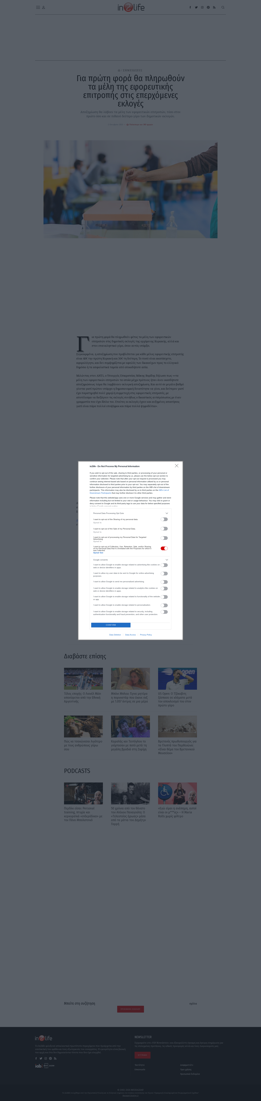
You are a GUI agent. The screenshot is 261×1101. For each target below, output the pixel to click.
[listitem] (130, 513)
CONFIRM (111, 625)
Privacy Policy (146, 635)
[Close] (177, 466)
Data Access (130, 635)
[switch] (164, 519)
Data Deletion (115, 635)
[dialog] (130, 550)
